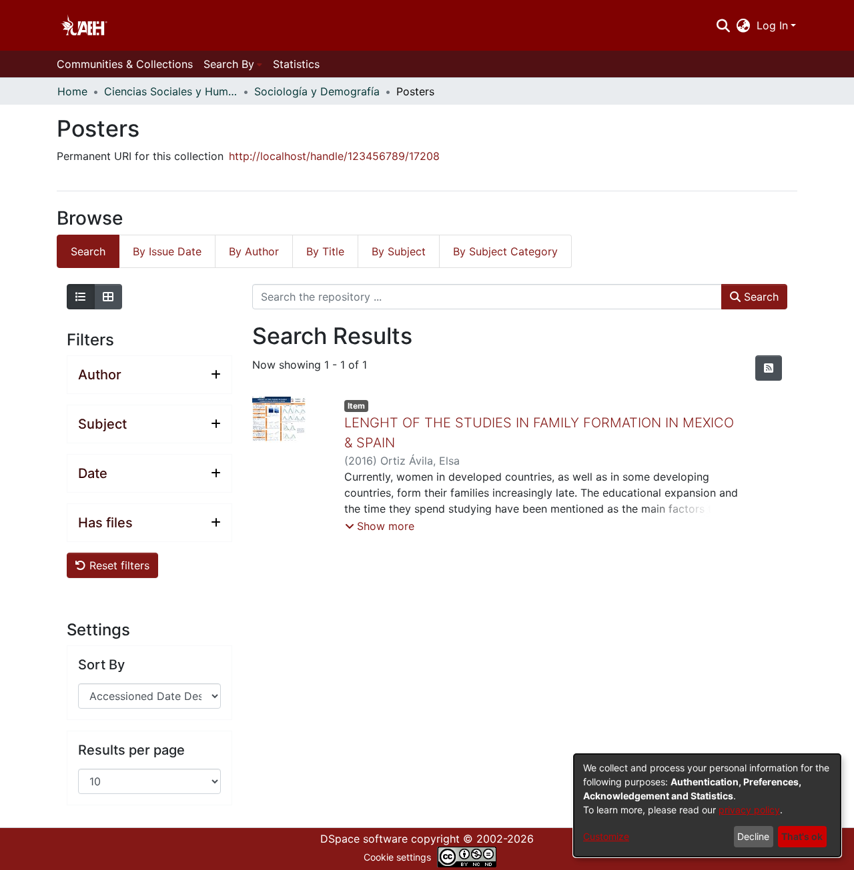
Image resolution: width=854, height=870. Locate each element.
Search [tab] (88, 251)
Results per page (131, 750)
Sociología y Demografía (317, 91)
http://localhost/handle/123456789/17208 (334, 156)
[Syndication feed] (768, 368)
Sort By (101, 665)
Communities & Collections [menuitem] (125, 64)
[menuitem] (743, 25)
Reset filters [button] (117, 565)
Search (760, 296)
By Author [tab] (254, 251)
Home (72, 91)
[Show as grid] (108, 296)
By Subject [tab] (399, 251)
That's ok (802, 836)
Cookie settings (397, 857)
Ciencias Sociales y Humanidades (171, 91)
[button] (379, 526)
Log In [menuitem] (772, 25)
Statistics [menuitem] (296, 64)
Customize (606, 836)
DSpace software (364, 838)
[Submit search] (723, 25)
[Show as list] (81, 296)
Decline (753, 836)
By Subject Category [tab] (505, 251)
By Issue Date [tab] (167, 251)
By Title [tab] (325, 251)
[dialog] (707, 805)
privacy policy (749, 809)
